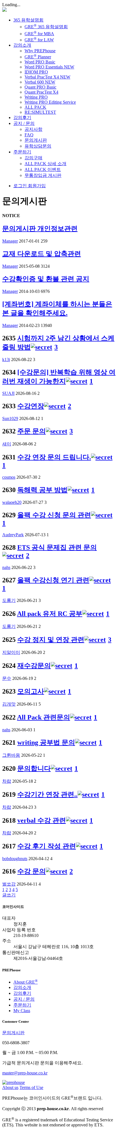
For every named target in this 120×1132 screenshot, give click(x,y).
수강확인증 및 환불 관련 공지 (45, 279)
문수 (6, 678)
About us (10, 1087)
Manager (10, 241)
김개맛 (9, 704)
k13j (6, 359)
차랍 (6, 781)
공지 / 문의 (24, 123)
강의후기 (22, 117)
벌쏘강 (9, 884)
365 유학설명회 (28, 20)
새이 (6, 444)
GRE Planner (38, 56)
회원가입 (36, 185)
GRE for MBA (39, 33)
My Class (21, 1010)
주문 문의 (31, 431)
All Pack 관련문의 (43, 717)
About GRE (25, 982)
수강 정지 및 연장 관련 (50, 639)
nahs (6, 567)
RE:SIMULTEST (40, 112)
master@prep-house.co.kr (24, 1073)
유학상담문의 (38, 146)
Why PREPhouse (40, 50)
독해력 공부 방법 (42, 489)
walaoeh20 (11, 502)
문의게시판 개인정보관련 (40, 228)
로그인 (20, 185)
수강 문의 (31, 871)
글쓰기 (9, 895)
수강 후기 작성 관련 (46, 846)
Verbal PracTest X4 (47, 77)
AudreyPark (13, 534)
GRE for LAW (39, 39)
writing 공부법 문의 (46, 742)
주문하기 (22, 151)
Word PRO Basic (40, 62)
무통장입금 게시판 (43, 175)
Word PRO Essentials (49, 67)
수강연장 (30, 406)
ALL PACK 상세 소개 (45, 163)
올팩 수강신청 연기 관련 (53, 580)
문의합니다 (34, 768)
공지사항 (33, 129)
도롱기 (9, 600)
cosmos (8, 477)
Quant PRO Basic (40, 87)
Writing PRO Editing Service (50, 102)
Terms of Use (31, 1087)
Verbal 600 (40, 82)
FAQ (29, 134)
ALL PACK (35, 107)
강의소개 (22, 45)
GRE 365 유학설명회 (46, 26)
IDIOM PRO (36, 72)
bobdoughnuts (14, 858)
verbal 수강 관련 (41, 820)
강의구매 (33, 157)
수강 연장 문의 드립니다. (54, 457)
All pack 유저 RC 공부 (49, 613)
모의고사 (30, 691)
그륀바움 (11, 755)
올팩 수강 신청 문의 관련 (54, 515)
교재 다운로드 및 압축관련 (41, 253)
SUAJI (8, 393)
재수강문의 (34, 665)
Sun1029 (10, 418)
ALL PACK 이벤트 (43, 169)
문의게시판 (36, 140)
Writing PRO (36, 97)
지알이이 (11, 652)
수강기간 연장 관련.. (47, 794)
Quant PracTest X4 (41, 92)
